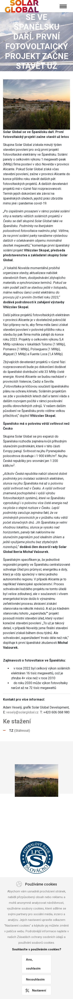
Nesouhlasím (35, 979)
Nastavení (39, 990)
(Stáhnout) (22, 731)
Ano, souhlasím (33, 964)
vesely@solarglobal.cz (22, 712)
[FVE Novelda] (36, 780)
